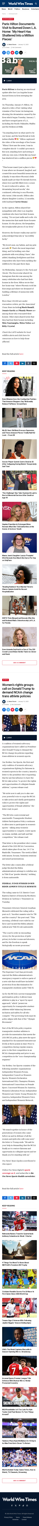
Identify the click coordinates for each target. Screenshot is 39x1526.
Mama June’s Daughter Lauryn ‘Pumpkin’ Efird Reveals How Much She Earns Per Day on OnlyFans (19, 558)
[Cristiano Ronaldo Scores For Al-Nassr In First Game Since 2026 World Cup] (19, 1279)
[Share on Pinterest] (12, 52)
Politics (17, 9)
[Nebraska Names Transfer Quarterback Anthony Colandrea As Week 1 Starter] (19, 1221)
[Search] (36, 3)
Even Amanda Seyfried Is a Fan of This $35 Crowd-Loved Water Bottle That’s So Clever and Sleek (19, 651)
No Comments (17, 47)
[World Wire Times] (20, 3)
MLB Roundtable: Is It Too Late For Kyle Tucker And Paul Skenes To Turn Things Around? (17, 1412)
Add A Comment (19, 662)
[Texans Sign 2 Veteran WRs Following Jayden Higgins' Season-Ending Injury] (19, 1308)
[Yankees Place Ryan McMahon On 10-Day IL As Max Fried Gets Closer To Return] (19, 1428)
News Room (12, 44)
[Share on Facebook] (4, 52)
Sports (5, 680)
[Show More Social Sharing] (25, 52)
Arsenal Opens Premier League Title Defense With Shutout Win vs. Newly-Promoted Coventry (16, 1380)
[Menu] (3, 3)
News (4, 9)
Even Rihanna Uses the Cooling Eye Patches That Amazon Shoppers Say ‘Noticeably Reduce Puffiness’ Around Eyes (19, 401)
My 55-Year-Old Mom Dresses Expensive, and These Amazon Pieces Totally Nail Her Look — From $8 (18, 432)
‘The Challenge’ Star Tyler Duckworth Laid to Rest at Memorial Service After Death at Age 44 (19, 495)
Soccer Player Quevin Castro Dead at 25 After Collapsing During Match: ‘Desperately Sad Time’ (19, 464)
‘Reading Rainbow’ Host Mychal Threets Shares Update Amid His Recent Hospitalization (17, 589)
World (10, 9)
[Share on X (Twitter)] (8, 52)
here (21, 354)
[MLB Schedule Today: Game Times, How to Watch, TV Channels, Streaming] (19, 1457)
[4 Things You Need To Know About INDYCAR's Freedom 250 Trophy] (19, 1250)
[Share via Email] (21, 52)
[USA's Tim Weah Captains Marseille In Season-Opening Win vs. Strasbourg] (19, 1337)
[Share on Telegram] (17, 52)
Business (25, 9)
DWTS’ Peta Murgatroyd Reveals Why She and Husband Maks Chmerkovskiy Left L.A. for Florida (18, 620)
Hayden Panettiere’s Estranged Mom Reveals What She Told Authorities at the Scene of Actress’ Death (18, 526)
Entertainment (8, 19)
